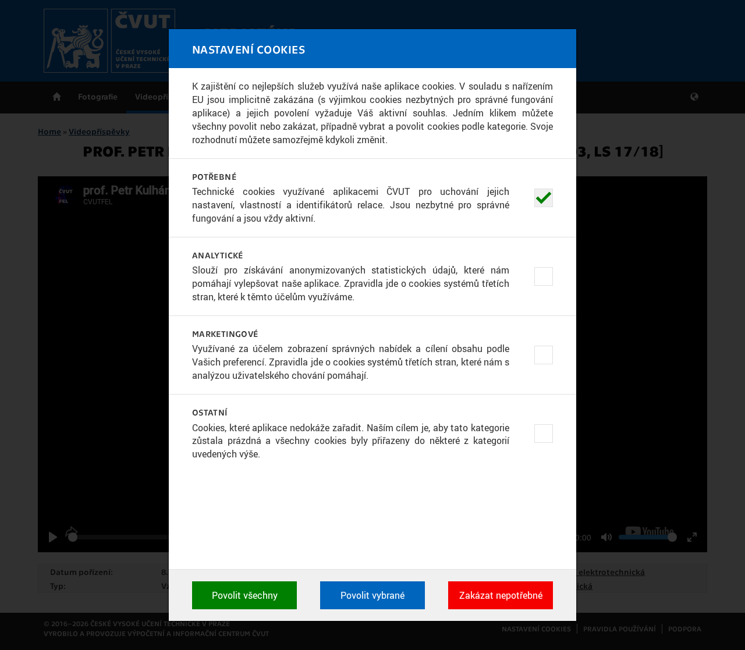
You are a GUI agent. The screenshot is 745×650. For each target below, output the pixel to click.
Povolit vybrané (372, 595)
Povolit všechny (245, 595)
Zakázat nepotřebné (500, 595)
